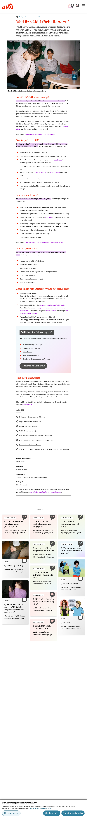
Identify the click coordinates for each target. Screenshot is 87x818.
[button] (77, 6)
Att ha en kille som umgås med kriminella (43, 549)
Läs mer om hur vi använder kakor (41, 808)
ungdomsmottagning (45, 308)
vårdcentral (24, 311)
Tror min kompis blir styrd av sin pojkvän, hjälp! (13, 524)
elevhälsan (57, 308)
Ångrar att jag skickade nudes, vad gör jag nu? (42, 524)
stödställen (41, 338)
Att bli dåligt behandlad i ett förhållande (39, 134)
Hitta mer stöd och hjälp (33, 366)
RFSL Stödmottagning (31, 355)
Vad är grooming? (15, 566)
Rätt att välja (27, 352)
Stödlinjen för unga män (31, 348)
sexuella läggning (40, 172)
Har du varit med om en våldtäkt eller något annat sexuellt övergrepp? (14, 608)
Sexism (66, 623)
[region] (43, 809)
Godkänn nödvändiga (73, 813)
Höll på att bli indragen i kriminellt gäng (43, 575)
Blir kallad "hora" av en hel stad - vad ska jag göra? (43, 601)
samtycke (48, 217)
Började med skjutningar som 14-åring (70, 524)
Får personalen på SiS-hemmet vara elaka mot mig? (71, 550)
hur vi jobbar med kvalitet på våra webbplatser (45, 492)
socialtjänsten (51, 311)
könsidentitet (55, 172)
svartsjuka (58, 160)
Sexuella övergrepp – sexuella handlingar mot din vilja (44, 242)
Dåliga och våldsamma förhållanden (32, 17)
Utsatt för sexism (71, 584)
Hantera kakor (11, 813)
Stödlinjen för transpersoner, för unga (36, 359)
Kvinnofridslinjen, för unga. (32, 345)
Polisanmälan (27, 404)
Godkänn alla (51, 813)
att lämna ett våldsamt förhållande (52, 305)
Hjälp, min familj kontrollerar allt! (42, 627)
